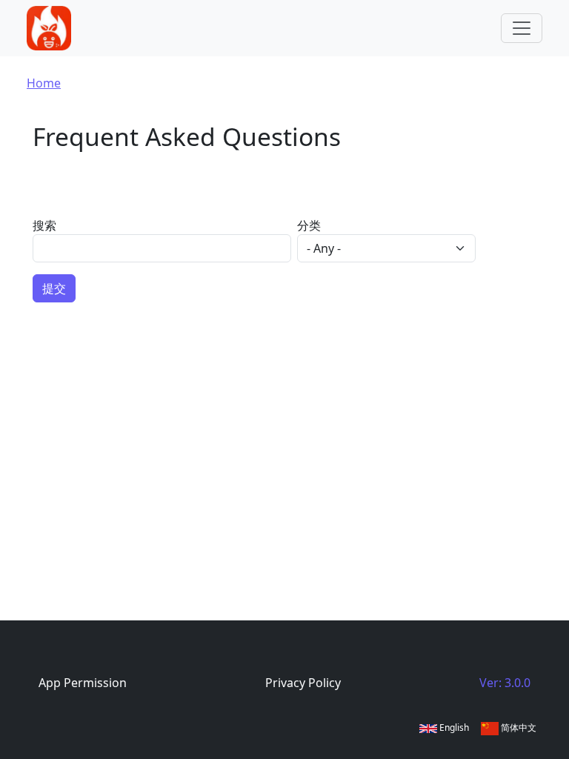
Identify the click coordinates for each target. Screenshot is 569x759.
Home (44, 83)
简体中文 (517, 727)
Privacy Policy (303, 683)
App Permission (83, 683)
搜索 (44, 225)
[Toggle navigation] (521, 28)
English (453, 727)
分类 (309, 225)
